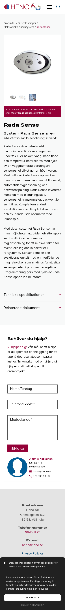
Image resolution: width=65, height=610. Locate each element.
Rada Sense (43, 27)
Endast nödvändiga (32, 605)
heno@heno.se (32, 545)
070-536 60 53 (41, 476)
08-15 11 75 (32, 532)
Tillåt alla (33, 597)
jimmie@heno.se (42, 471)
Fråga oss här (25, 113)
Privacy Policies (32, 553)
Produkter (9, 23)
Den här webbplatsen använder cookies (31, 562)
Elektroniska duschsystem (19, 27)
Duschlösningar (27, 23)
